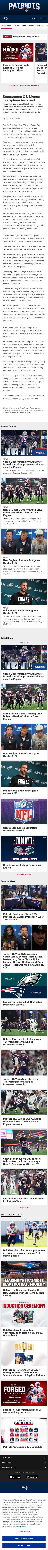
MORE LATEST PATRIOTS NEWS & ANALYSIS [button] (24, 85)
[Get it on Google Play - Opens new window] (32, 1478)
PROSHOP (33, 19)
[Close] (45, 1496)
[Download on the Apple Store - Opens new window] (15, 1477)
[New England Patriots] (24, 1488)
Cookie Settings (24, 1531)
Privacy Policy (21, 1526)
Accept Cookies (24, 1545)
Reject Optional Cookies (24, 1538)
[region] (24, 1521)
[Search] (40, 18)
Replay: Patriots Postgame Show (26, 37)
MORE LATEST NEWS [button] (24, 874)
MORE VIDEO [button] (24, 1208)
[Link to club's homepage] (5, 18)
